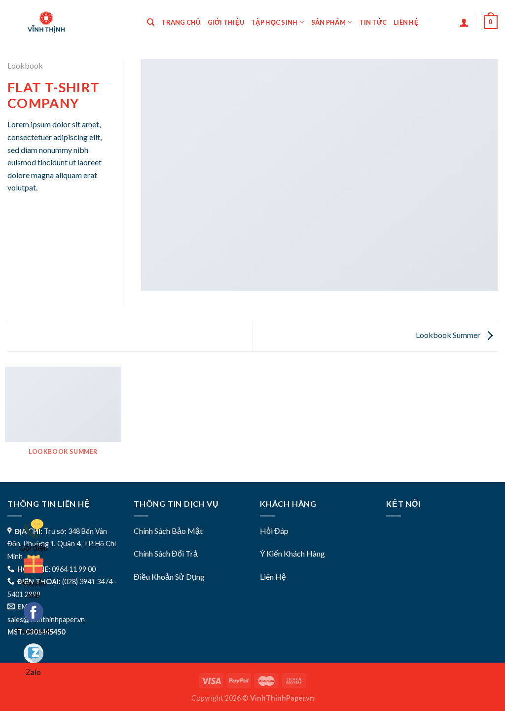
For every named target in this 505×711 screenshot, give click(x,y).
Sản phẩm (328, 22)
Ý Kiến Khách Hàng (292, 553)
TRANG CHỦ (180, 22)
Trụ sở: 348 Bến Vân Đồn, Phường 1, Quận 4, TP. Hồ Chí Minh (61, 544)
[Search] (150, 22)
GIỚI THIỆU (226, 22)
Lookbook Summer (449, 334)
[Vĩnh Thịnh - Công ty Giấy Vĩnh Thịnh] (69, 22)
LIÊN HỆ (406, 22)
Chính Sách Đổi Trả (166, 553)
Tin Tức (373, 22)
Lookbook (25, 65)
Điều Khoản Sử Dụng (169, 576)
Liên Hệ (273, 576)
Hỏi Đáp (274, 530)
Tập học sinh (274, 22)
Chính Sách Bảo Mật (168, 530)
